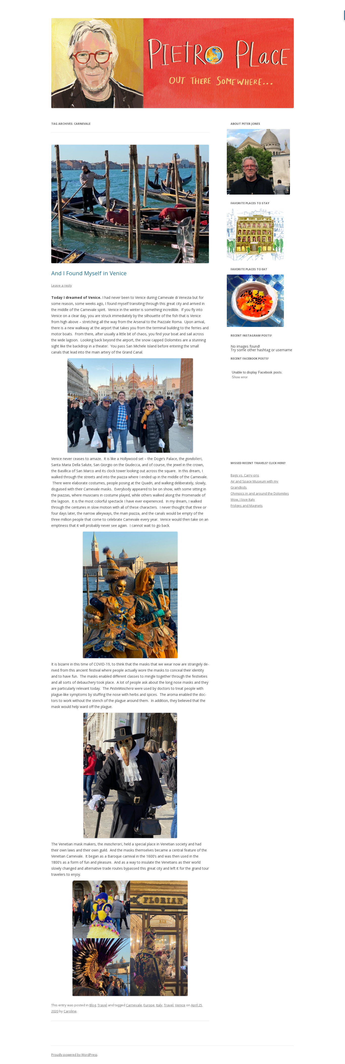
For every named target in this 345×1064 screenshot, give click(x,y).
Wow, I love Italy (243, 499)
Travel (102, 1005)
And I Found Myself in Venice (89, 273)
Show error (240, 377)
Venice (180, 1005)
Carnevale (134, 1005)
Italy (159, 1005)
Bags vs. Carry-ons (245, 475)
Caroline (70, 1011)
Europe (149, 1005)
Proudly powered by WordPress (74, 1055)
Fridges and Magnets (247, 505)
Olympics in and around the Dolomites (260, 493)
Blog (92, 1005)
